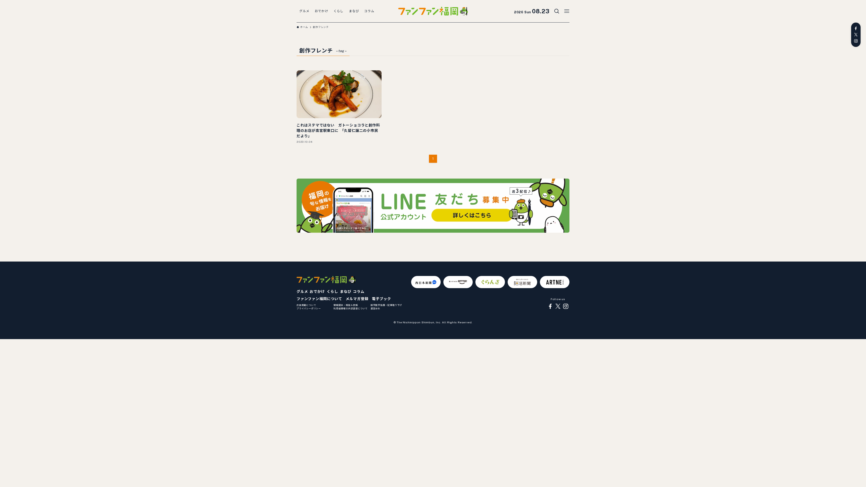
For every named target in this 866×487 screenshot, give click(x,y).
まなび (345, 291)
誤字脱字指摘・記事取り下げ (386, 305)
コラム (358, 291)
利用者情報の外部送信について (351, 308)
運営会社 (375, 308)
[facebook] (856, 28)
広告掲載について (306, 305)
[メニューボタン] (566, 11)
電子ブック (381, 299)
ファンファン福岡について (319, 299)
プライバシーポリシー (309, 308)
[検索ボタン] (557, 11)
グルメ (302, 291)
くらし (332, 291)
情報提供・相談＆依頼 (346, 305)
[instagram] (856, 41)
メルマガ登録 (357, 299)
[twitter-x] (856, 34)
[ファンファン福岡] (433, 11)
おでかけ (317, 291)
